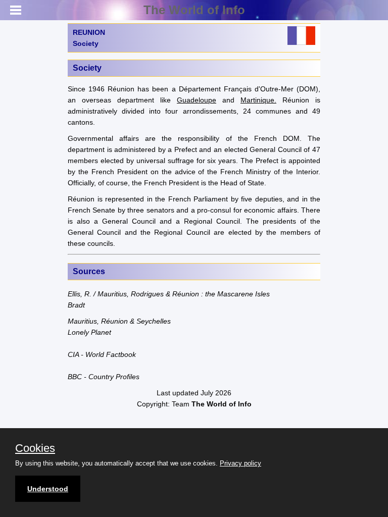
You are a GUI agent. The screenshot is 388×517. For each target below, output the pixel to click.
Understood (47, 489)
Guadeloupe (196, 100)
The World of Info (194, 10)
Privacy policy (240, 463)
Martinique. (258, 100)
